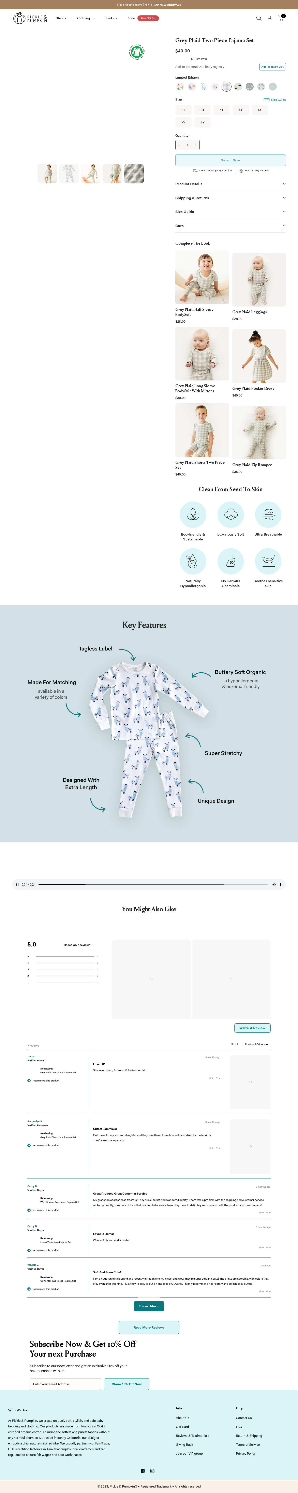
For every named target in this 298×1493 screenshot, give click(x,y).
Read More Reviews (149, 1327)
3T (203, 110)
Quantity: (182, 135)
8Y (203, 122)
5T (241, 110)
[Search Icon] (259, 18)
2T (183, 110)
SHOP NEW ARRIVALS (166, 4)
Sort (235, 1044)
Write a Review (255, 1029)
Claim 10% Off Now (127, 1384)
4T (222, 110)
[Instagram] (152, 1471)
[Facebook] (142, 1471)
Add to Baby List (273, 66)
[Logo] (32, 18)
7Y (183, 122)
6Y (260, 110)
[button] (151, 979)
